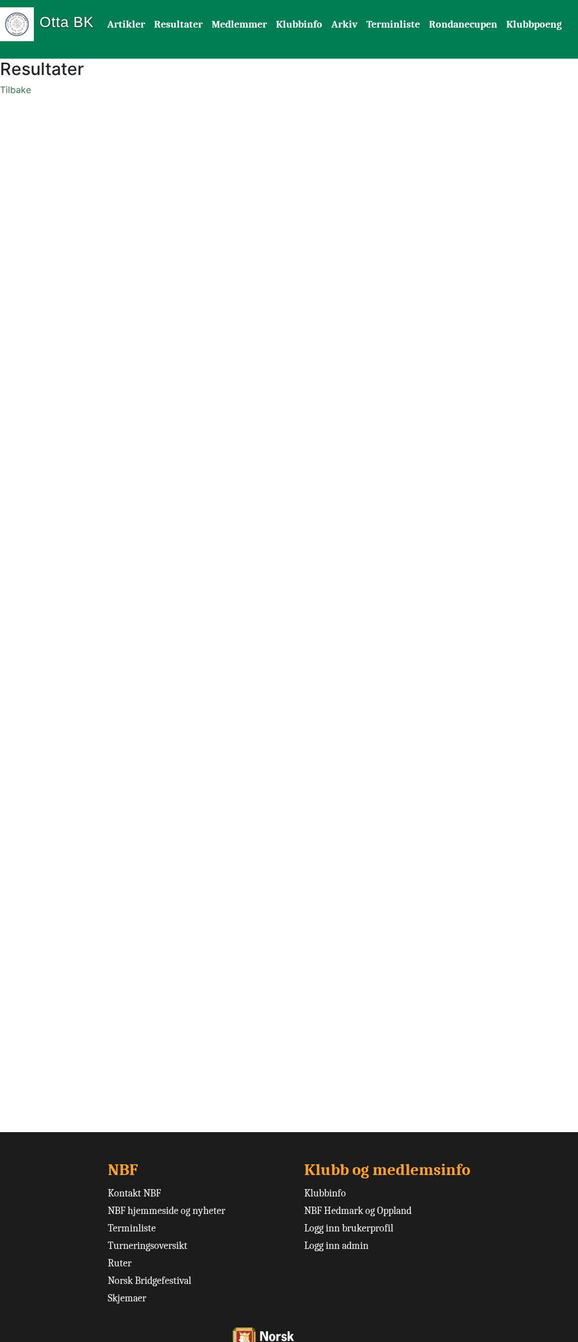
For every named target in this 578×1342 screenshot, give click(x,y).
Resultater (178, 24)
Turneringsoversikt (147, 1246)
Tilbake (15, 89)
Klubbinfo (299, 24)
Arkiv (344, 24)
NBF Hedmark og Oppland (357, 1211)
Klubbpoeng (534, 24)
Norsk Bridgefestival (149, 1281)
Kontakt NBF (134, 1193)
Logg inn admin (336, 1246)
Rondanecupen (463, 24)
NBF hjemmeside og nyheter (166, 1211)
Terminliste (393, 24)
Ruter (120, 1263)
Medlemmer (239, 24)
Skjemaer (127, 1298)
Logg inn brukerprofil (348, 1228)
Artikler (126, 24)
